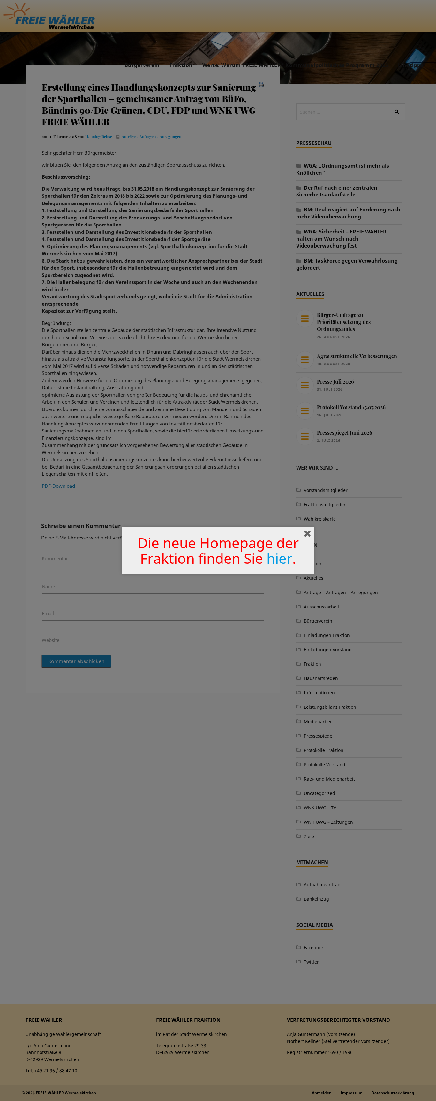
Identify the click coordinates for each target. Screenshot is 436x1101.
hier (279, 558)
